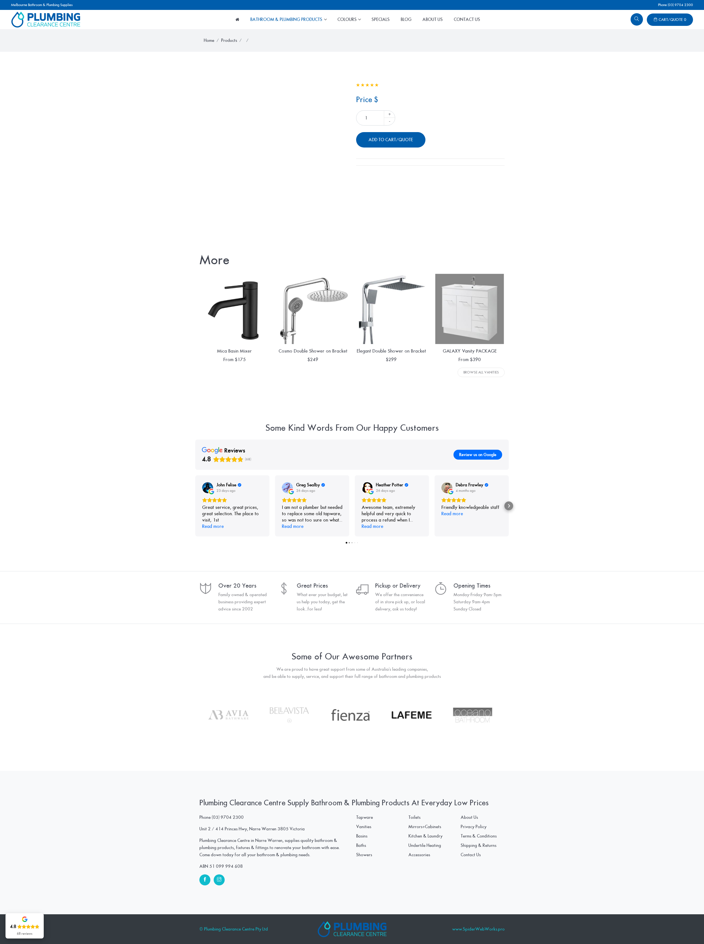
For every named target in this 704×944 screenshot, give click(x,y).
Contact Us (467, 19)
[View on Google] (207, 487)
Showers (364, 855)
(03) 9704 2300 (228, 817)
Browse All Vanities (481, 372)
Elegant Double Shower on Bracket (391, 351)
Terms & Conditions (479, 836)
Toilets (414, 817)
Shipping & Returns (478, 845)
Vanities (363, 827)
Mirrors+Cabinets (424, 827)
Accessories (419, 855)
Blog (406, 19)
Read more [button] (213, 526)
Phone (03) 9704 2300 (675, 5)
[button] (195, 505)
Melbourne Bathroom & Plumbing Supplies (42, 5)
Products (229, 40)
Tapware (364, 817)
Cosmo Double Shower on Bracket (313, 351)
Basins (361, 836)
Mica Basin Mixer (234, 351)
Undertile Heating (424, 845)
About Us (432, 19)
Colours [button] (347, 19)
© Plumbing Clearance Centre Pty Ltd (233, 929)
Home (209, 40)
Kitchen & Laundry (425, 836)
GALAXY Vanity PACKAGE (470, 351)
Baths (361, 845)
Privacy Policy (473, 827)
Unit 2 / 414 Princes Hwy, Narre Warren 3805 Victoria (252, 829)
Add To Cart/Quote (391, 140)
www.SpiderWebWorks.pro (478, 929)
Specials (381, 19)
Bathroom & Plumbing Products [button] (286, 19)
